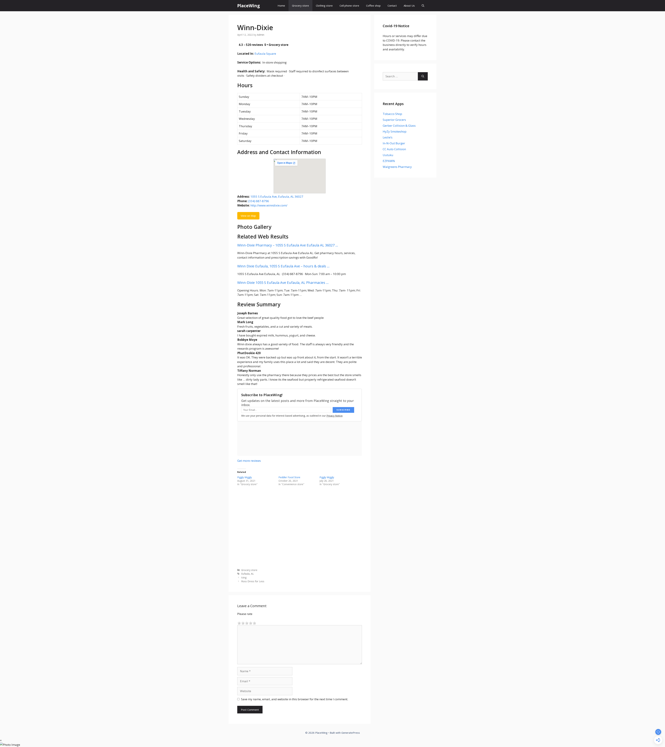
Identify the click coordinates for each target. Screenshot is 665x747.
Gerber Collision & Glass (399, 126)
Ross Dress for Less (252, 581)
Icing (244, 577)
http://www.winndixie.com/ (268, 205)
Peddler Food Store (289, 477)
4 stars (250, 622)
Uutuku (388, 155)
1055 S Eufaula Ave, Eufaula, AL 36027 (276, 197)
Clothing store (324, 5)
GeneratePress (350, 732)
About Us (409, 5)
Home (281, 5)
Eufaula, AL (247, 573)
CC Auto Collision (394, 149)
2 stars (243, 622)
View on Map (248, 215)
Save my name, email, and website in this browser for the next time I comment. (294, 699)
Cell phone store (349, 5)
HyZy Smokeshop (394, 131)
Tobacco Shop (392, 114)
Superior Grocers (394, 120)
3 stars (247, 622)
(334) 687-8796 (258, 201)
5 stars (254, 622)
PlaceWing (248, 5)
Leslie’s (387, 137)
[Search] (423, 76)
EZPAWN (389, 161)
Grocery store (300, 5)
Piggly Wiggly (244, 477)
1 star (239, 622)
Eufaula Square (265, 54)
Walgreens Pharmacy (397, 167)
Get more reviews (249, 461)
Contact (392, 5)
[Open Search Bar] (423, 5)
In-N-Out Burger (394, 143)
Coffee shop (373, 5)
